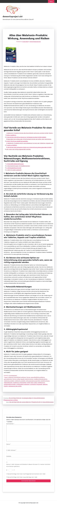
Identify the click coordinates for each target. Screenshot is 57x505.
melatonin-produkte (20, 381)
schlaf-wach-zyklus (32, 382)
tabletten (45, 384)
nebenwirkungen (8, 382)
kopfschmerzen (29, 379)
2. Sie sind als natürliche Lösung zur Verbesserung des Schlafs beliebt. (26, 137)
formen (28, 377)
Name (8, 444)
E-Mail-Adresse (11, 450)
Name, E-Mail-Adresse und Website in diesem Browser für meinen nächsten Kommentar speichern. (28, 465)
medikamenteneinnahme (40, 379)
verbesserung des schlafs (15, 386)
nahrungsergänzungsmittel (33, 381)
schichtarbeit (22, 382)
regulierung (16, 382)
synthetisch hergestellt (36, 384)
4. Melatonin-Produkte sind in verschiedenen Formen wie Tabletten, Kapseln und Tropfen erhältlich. (29, 144)
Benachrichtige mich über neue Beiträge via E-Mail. (22, 477)
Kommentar (10, 424)
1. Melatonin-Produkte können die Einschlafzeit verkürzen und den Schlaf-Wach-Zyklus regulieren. (29, 134)
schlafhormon (41, 382)
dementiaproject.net (13, 16)
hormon (15, 379)
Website (8, 456)
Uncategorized (13, 375)
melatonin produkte (9, 381)
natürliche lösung (44, 381)
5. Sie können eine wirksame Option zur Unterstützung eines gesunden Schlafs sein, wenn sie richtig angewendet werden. (28, 148)
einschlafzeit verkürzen (20, 377)
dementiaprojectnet (35, 41)
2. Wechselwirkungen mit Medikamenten (18, 166)
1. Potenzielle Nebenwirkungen (15, 164)
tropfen (6, 386)
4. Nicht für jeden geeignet (14, 170)
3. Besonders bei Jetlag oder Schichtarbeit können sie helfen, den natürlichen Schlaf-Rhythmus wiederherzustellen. (28, 140)
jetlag (18, 379)
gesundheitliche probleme (38, 377)
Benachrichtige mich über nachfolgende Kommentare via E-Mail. (26, 474)
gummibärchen (8, 379)
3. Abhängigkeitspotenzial (13, 168)
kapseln (23, 379)
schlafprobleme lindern (10, 384)
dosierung (11, 377)
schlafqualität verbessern (23, 384)
